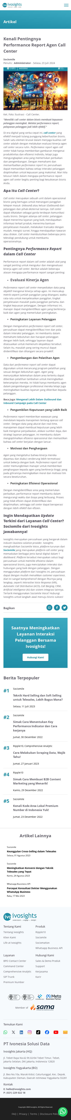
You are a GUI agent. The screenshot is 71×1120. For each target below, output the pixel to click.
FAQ (14, 1114)
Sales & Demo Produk (48, 960)
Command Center (13, 966)
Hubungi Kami (35, 657)
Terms (33, 1114)
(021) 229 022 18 (15, 1092)
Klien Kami (9, 937)
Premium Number (13, 982)
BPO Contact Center (14, 960)
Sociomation (43, 942)
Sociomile (41, 937)
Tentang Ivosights (13, 932)
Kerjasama (42, 971)
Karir (38, 976)
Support (40, 966)
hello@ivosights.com (18, 1089)
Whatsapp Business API (49, 948)
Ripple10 (41, 932)
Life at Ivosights (12, 942)
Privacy (23, 1114)
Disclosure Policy (49, 1114)
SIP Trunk (8, 976)
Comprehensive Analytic (17, 971)
